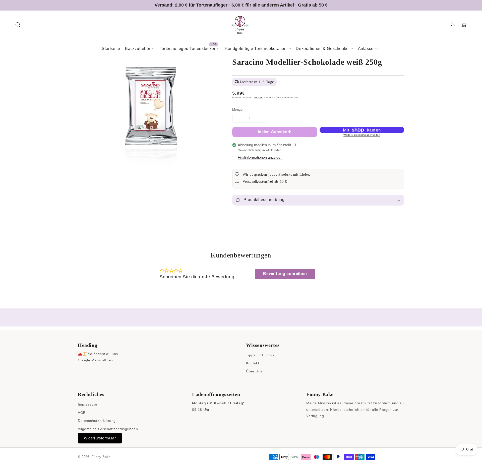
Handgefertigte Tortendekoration (256, 48)
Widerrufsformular (100, 438)
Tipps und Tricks (260, 355)
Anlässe (366, 48)
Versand (258, 97)
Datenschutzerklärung (97, 421)
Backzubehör (137, 48)
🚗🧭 (82, 354)
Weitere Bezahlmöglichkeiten (361, 135)
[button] (18, 24)
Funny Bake (101, 457)
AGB (82, 413)
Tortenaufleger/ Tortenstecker (187, 48)
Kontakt (252, 363)
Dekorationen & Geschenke (322, 48)
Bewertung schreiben (285, 274)
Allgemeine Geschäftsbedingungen (108, 429)
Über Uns (254, 371)
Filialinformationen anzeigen (260, 157)
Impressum (87, 404)
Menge (237, 109)
